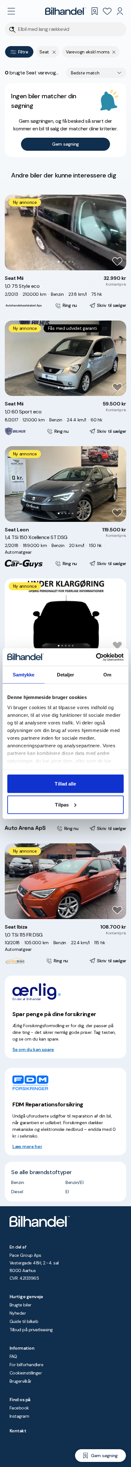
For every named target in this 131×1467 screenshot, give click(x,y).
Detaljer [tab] (65, 674)
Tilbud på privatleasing (31, 1329)
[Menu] (11, 11)
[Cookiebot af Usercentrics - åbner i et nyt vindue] (96, 657)
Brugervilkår (20, 1381)
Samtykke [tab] (24, 674)
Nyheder (18, 1313)
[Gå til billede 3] (65, 262)
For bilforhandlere (26, 1364)
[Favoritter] (107, 11)
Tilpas (62, 804)
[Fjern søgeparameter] (114, 51)
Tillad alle (65, 783)
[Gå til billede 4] (69, 262)
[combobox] (96, 73)
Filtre (23, 52)
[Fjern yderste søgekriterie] (54, 51)
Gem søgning (65, 144)
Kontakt (18, 1431)
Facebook (19, 1408)
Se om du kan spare (33, 1049)
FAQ (13, 1356)
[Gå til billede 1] (58, 262)
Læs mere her (27, 1146)
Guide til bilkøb (24, 1321)
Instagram (19, 1416)
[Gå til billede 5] (72, 262)
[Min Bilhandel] (120, 11)
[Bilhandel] (65, 11)
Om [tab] (107, 674)
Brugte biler (20, 1305)
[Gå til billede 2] (62, 262)
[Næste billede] (118, 232)
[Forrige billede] (13, 232)
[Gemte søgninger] (94, 11)
